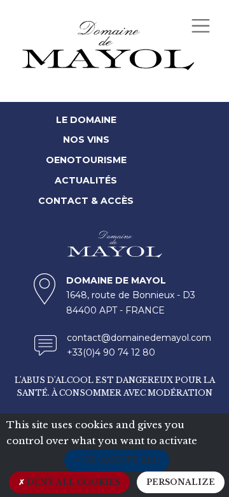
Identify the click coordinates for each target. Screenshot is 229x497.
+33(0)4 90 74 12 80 (111, 352)
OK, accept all (120, 460)
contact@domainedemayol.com (139, 337)
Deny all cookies (72, 482)
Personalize (180, 482)
